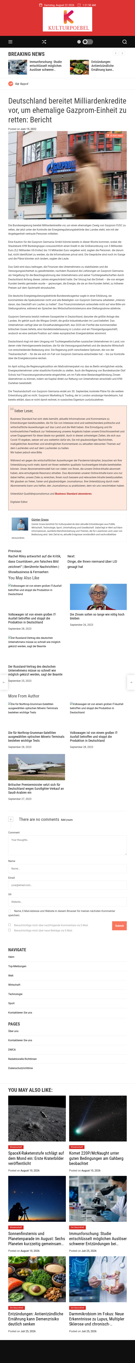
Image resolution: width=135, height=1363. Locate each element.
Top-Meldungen (17, 966)
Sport (11, 1003)
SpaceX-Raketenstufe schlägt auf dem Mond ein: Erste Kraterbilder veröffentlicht (36, 1158)
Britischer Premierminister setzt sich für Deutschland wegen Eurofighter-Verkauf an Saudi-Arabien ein (36, 788)
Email (11, 877)
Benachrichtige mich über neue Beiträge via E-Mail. (43, 930)
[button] (122, 53)
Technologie (15, 994)
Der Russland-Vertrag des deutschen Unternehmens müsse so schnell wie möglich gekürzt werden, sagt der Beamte (35, 670)
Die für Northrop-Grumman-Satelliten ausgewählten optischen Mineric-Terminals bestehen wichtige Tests (36, 737)
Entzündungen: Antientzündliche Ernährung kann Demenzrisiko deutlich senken (44, 69)
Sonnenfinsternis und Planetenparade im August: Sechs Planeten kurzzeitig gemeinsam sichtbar (36, 1241)
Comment (14, 832)
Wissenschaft (16, 1147)
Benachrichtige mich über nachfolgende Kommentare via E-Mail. (51, 925)
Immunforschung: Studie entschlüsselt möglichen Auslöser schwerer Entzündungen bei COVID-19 (98, 1241)
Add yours (67, 819)
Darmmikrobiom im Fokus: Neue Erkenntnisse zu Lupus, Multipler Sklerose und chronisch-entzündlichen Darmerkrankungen (97, 1321)
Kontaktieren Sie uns (20, 1012)
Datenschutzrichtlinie (20, 1068)
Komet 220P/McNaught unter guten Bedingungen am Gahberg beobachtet (96, 1158)
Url (9, 894)
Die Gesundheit (77, 1227)
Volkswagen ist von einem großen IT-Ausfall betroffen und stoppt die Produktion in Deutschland (32, 618)
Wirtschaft (14, 984)
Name (11, 861)
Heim (11, 956)
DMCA (12, 1049)
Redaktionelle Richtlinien (22, 1059)
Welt (10, 975)
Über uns (13, 1031)
